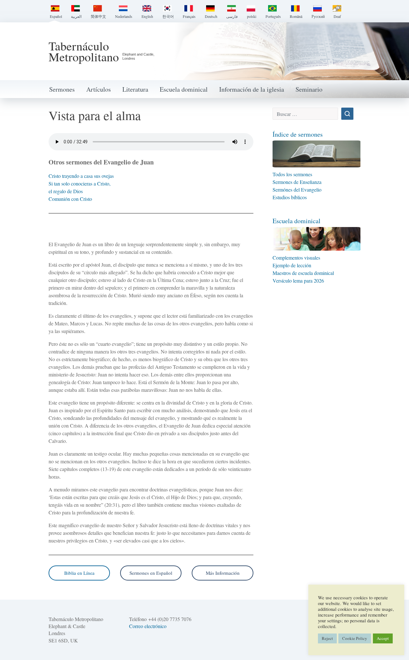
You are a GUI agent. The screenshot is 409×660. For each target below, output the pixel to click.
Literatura (135, 89)
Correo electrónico (147, 626)
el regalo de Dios (66, 191)
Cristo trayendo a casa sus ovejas (81, 175)
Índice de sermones (298, 134)
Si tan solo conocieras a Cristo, (80, 183)
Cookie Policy (354, 638)
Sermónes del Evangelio (297, 189)
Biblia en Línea (79, 573)
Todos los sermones (293, 174)
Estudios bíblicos (290, 197)
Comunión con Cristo (70, 198)
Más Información (223, 573)
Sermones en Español (150, 573)
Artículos (98, 89)
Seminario (309, 89)
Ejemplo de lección (292, 265)
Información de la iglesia (251, 89)
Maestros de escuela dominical (303, 272)
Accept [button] (383, 638)
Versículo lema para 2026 (298, 280)
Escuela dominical (184, 89)
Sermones (62, 89)
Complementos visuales (296, 257)
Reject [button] (327, 638)
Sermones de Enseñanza (297, 181)
